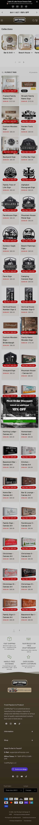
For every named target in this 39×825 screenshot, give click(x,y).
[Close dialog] (37, 398)
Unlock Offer (19, 421)
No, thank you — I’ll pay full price (20, 426)
